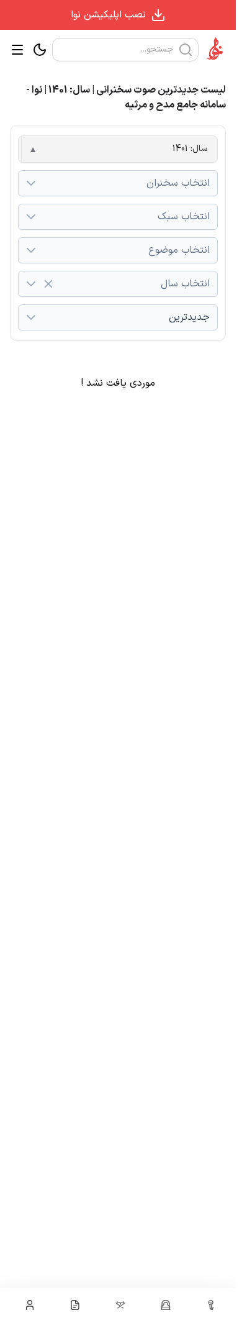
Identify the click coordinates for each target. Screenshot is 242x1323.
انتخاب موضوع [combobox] (179, 250)
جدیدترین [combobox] (189, 317)
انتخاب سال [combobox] (185, 283)
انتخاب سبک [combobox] (184, 216)
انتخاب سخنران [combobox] (178, 183)
